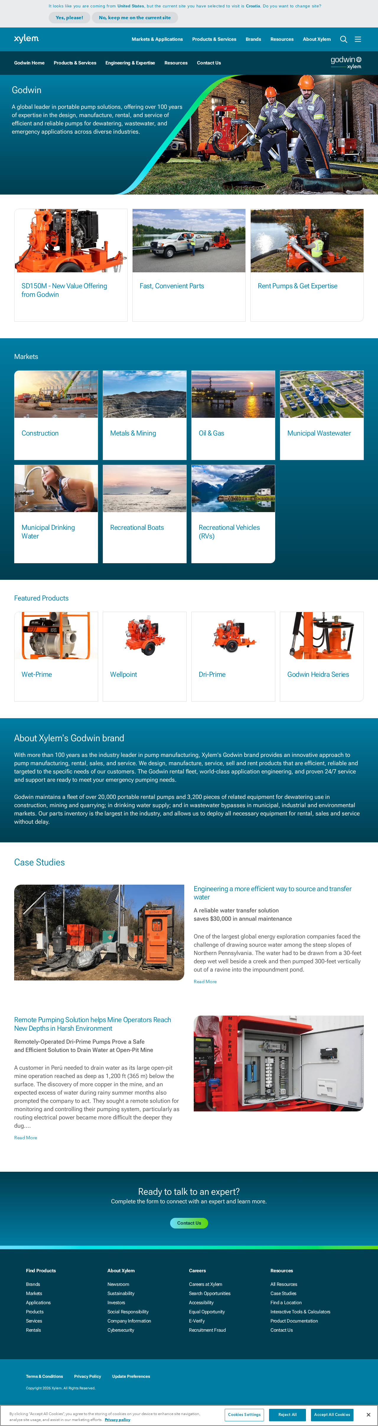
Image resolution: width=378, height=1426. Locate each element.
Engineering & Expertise (130, 63)
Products (34, 1312)
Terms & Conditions (44, 1376)
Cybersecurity (120, 1330)
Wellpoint (123, 674)
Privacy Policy (87, 1376)
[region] (189, 1415)
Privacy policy (117, 1419)
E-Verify (196, 1321)
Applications (38, 1302)
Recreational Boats (137, 527)
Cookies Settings (244, 1415)
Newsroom (118, 1284)
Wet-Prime (37, 674)
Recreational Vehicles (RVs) (229, 531)
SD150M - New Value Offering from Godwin (64, 290)
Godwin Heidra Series (318, 674)
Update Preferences (131, 1376)
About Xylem (317, 39)
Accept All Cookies (332, 1415)
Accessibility (201, 1302)
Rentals (33, 1330)
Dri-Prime (212, 674)
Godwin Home (29, 63)
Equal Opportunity (207, 1312)
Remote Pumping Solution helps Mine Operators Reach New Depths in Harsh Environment (92, 1024)
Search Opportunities (210, 1293)
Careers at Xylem (205, 1284)
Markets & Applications (157, 39)
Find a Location (286, 1302)
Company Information (129, 1321)
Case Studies (283, 1293)
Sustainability (120, 1293)
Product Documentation (294, 1321)
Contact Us (282, 1330)
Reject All (287, 1415)
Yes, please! (69, 17)
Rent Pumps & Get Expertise (298, 286)
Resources (282, 39)
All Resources (284, 1284)
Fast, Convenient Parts (172, 286)
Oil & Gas (211, 433)
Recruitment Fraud (207, 1330)
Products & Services (214, 39)
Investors (116, 1302)
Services (34, 1321)
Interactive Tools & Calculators (300, 1312)
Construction (40, 433)
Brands (253, 39)
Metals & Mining (133, 433)
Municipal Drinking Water (48, 531)
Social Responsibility (127, 1312)
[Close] (368, 1414)
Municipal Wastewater (319, 433)
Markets (34, 1293)
